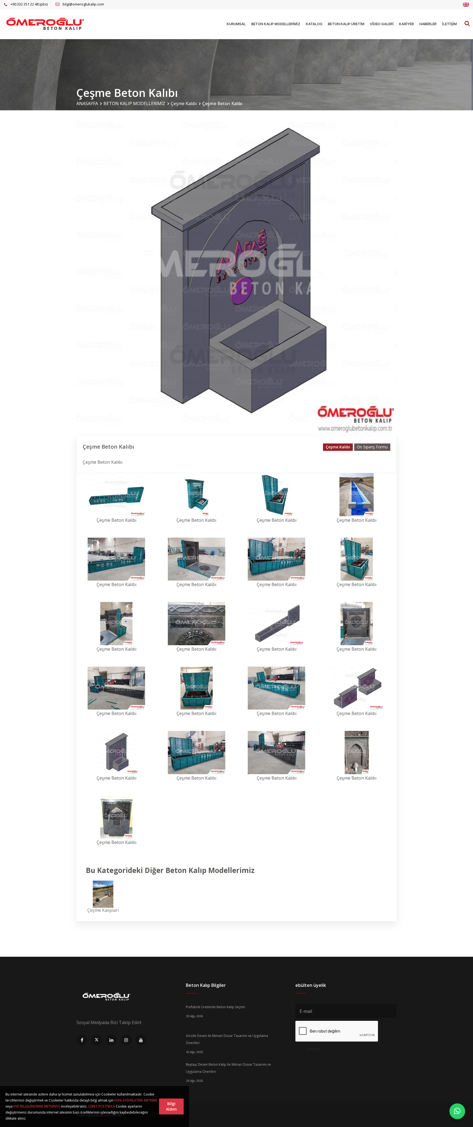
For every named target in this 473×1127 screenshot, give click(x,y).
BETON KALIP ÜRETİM (346, 24)
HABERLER (428, 24)
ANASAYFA (87, 103)
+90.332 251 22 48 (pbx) (29, 4)
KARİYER (406, 24)
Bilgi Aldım (171, 1106)
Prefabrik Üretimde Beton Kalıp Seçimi (215, 1007)
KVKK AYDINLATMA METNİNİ (135, 1100)
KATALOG (314, 24)
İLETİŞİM (449, 24)
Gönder (314, 1048)
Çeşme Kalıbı (184, 103)
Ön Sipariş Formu (372, 446)
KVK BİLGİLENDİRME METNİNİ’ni (36, 1106)
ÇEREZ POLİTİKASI (101, 1106)
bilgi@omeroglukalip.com (83, 4)
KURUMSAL (236, 24)
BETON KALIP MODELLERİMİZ (275, 24)
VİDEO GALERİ (382, 24)
